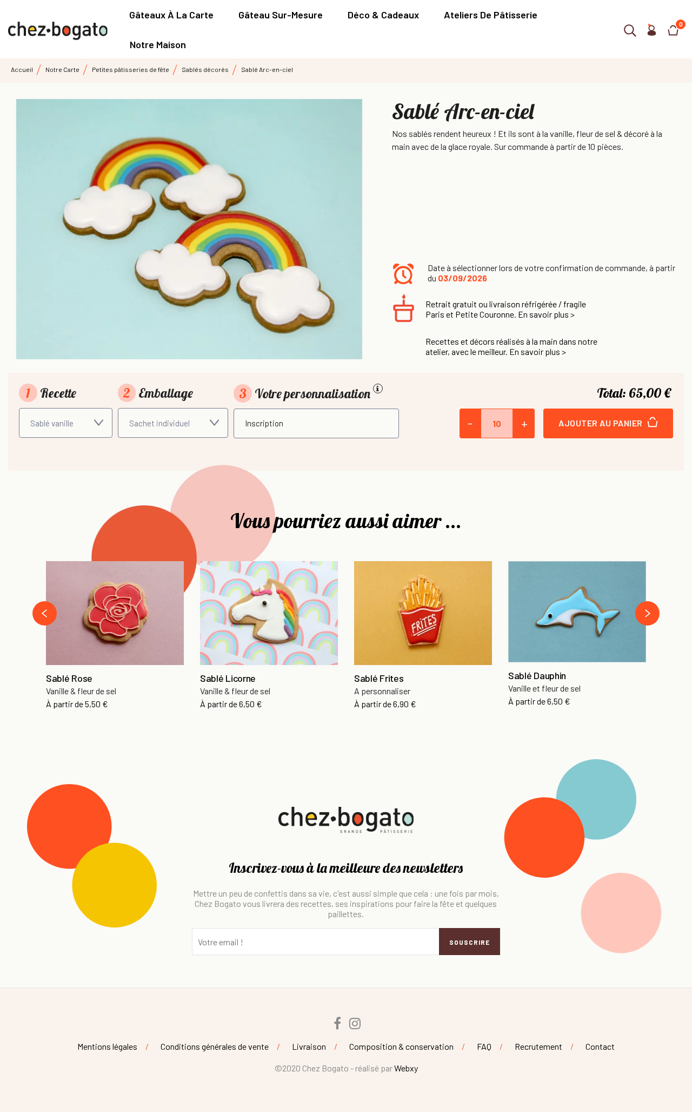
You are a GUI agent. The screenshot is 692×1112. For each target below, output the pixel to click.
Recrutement (538, 1046)
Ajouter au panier (601, 423)
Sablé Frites (378, 678)
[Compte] (651, 32)
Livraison (309, 1046)
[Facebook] (337, 1023)
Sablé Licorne (228, 678)
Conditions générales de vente (215, 1046)
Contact (600, 1046)
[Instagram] (355, 1023)
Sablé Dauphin (537, 675)
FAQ (484, 1046)
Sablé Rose (69, 678)
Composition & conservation (401, 1046)
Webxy (406, 1068)
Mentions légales (107, 1046)
